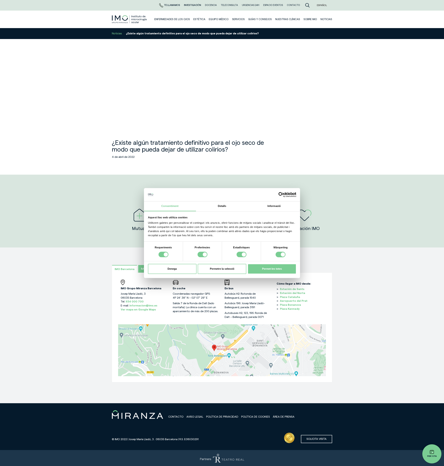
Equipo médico (219, 19)
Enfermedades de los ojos (172, 19)
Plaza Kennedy (290, 308)
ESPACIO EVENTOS (273, 5)
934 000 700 (135, 301)
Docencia (211, 5)
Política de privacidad (222, 416)
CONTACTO (293, 5)
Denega (172, 268)
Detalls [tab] (222, 206)
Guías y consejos (260, 19)
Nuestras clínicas (287, 19)
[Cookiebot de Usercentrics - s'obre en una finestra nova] (281, 194)
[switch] (202, 254)
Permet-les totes (272, 268)
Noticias (117, 33)
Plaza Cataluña (290, 297)
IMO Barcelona (124, 269)
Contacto (175, 416)
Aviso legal (194, 416)
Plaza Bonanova (290, 304)
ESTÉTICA (199, 19)
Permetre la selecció (222, 268)
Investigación (193, 5)
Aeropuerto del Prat (294, 301)
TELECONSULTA (229, 5)
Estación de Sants (292, 289)
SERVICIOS (238, 19)
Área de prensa (283, 416)
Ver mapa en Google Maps (138, 309)
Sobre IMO (310, 19)
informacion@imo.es (143, 305)
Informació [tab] (274, 206)
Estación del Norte (292, 293)
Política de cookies (255, 416)
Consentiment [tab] (169, 206)
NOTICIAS (326, 19)
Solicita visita (316, 439)
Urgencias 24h (251, 5)
